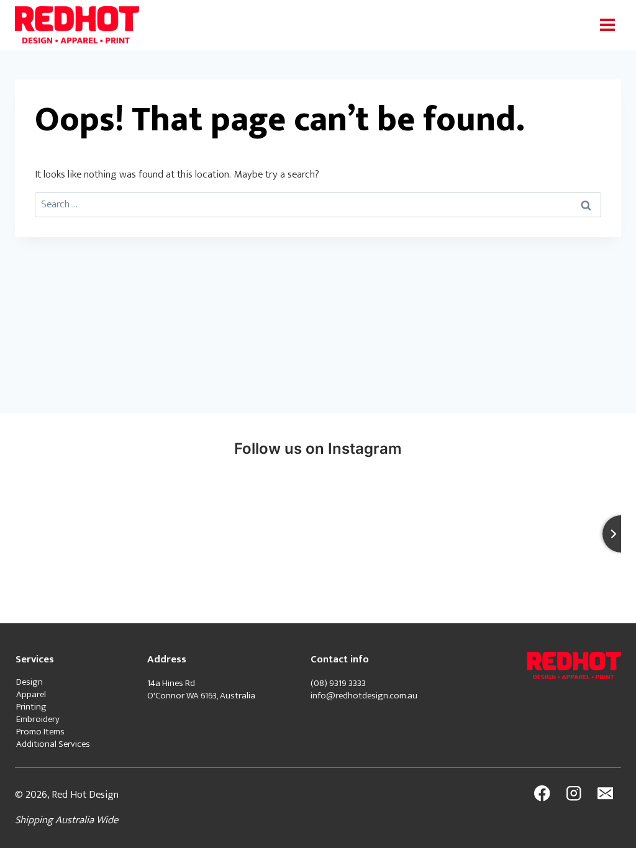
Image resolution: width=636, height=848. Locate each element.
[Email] (605, 793)
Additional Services (53, 744)
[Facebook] (542, 793)
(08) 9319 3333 (339, 683)
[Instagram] (573, 793)
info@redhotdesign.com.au (364, 695)
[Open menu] (607, 24)
